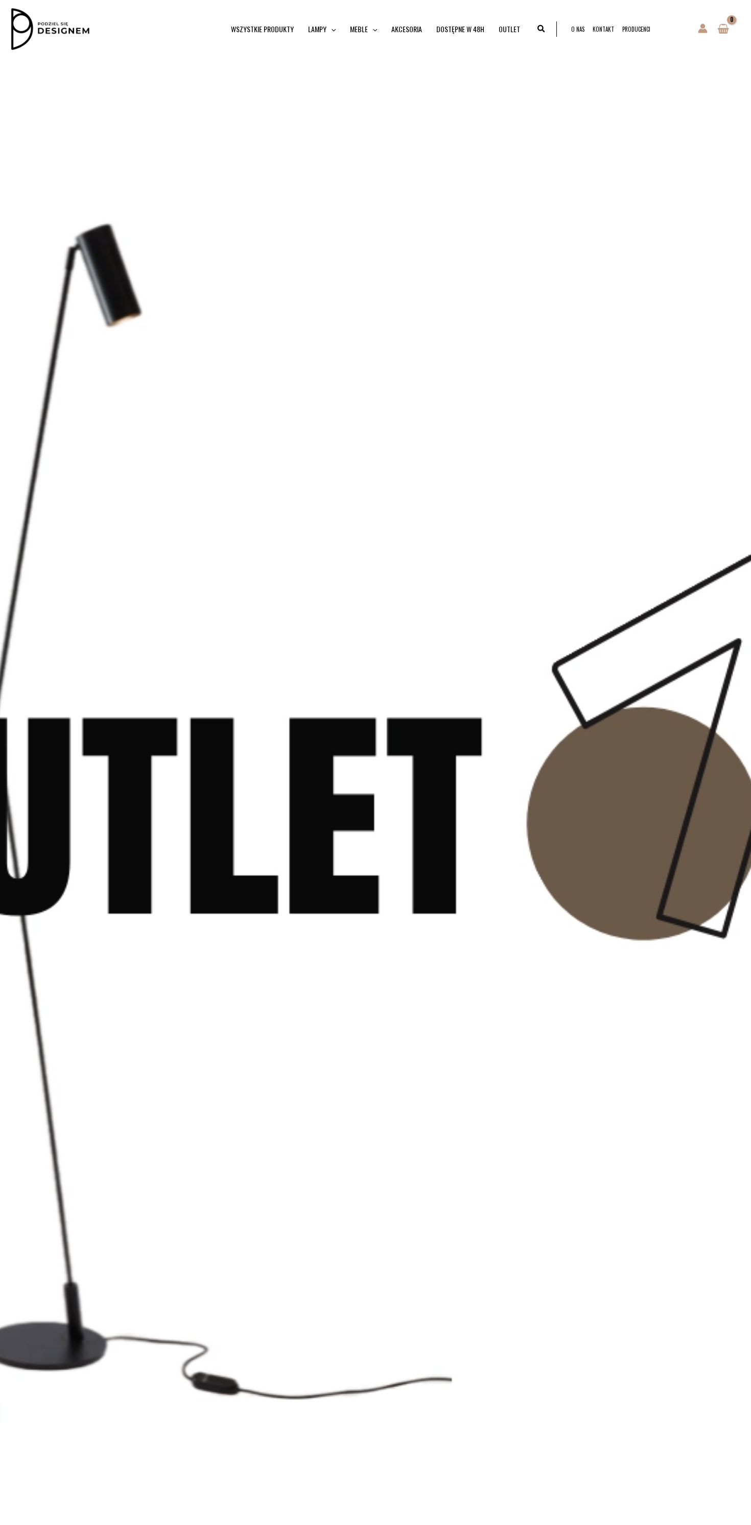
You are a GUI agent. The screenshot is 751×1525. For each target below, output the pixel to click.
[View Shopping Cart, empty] (723, 29)
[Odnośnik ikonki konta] (703, 28)
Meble (359, 29)
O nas (577, 29)
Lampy (317, 29)
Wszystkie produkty (262, 29)
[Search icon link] (541, 29)
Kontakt (603, 29)
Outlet (509, 29)
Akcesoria (406, 29)
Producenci (636, 29)
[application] (331, 29)
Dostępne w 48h (460, 29)
